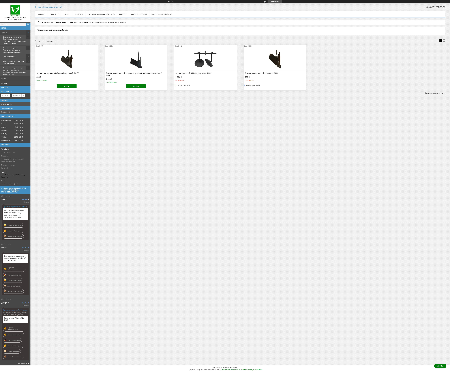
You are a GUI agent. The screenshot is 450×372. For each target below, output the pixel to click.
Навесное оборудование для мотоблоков (85, 22)
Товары (4, 32)
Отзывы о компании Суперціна (101, 14)
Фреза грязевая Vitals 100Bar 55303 (14, 319)
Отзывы (4, 83)
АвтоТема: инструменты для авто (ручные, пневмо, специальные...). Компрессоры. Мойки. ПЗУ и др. (14, 71)
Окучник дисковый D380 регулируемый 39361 (193, 73)
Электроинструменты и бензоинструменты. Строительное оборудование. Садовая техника (14, 40)
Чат (442, 366)
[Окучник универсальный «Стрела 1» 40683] (275, 59)
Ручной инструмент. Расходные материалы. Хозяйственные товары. (12, 50)
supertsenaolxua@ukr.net (10, 184)
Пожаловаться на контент (231, 370)
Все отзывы (22, 363)
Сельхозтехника (9, 57)
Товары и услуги (47, 22)
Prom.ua (235, 367)
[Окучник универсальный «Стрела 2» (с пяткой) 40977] (66, 59)
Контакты (79, 14)
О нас (3, 79)
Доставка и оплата (139, 14)
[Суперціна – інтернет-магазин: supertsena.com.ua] (15, 10)
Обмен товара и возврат (162, 14)
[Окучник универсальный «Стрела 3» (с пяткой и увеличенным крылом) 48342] (136, 59)
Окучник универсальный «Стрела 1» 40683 (262, 73)
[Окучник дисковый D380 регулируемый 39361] (205, 59)
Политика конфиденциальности (251, 370)
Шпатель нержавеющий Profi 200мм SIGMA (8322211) (14, 212)
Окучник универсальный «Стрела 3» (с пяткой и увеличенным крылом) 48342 (134, 74)
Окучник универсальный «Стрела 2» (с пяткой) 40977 (57, 73)
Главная (41, 14)
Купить (66, 86)
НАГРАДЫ (122, 14)
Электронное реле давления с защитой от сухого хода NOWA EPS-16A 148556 (15, 258)
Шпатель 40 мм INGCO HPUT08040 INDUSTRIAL (13, 216)
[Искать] (28, 24)
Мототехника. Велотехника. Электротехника (13, 62)
